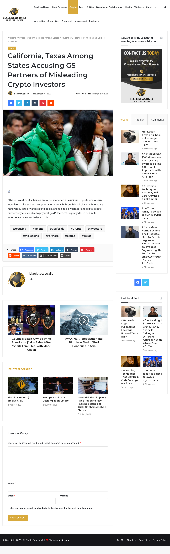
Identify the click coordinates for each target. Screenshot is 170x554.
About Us (151, 7)
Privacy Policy (160, 540)
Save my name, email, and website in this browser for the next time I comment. (52, 508)
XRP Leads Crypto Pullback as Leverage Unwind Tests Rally (151, 138)
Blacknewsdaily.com (59, 540)
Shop (50, 21)
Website (64, 495)
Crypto (73, 7)
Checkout (67, 21)
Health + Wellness (134, 7)
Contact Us (144, 540)
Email (11, 495)
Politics (90, 7)
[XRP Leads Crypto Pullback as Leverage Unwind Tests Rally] (130, 136)
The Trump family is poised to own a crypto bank (152, 213)
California (58, 228)
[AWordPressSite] (14, 14)
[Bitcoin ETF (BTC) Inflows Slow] (23, 385)
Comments (157, 119)
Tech (81, 7)
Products (94, 21)
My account (81, 21)
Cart (57, 21)
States (71, 235)
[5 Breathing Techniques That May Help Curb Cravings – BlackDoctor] (130, 191)
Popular (139, 119)
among (39, 228)
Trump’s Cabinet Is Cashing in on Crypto (56, 399)
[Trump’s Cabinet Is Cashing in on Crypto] (58, 385)
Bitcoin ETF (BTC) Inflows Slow (18, 399)
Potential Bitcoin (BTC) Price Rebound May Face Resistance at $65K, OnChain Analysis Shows (92, 404)
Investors (96, 228)
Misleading (32, 235)
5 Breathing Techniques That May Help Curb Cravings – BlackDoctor (151, 193)
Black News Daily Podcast (109, 7)
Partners (53, 235)
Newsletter (39, 21)
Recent (124, 119)
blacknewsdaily (21, 93)
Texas (87, 235)
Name (12, 483)
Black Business (59, 7)
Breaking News (41, 7)
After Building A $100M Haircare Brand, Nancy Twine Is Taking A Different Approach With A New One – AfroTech (151, 165)
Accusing (20, 228)
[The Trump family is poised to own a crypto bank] (130, 213)
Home (13, 37)
